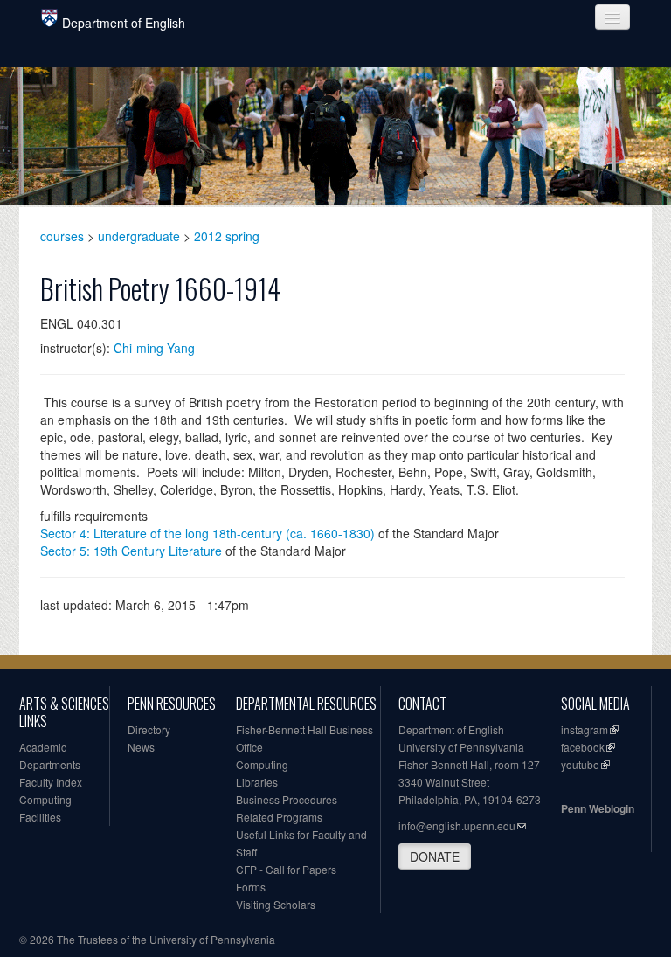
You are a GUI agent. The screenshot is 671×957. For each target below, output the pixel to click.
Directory (149, 729)
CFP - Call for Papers (286, 869)
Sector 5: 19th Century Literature (131, 550)
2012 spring (226, 236)
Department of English (123, 22)
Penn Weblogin (597, 808)
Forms (251, 886)
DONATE (435, 856)
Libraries (257, 781)
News (141, 746)
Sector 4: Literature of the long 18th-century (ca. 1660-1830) (207, 533)
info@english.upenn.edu (456, 825)
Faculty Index (50, 781)
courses (62, 236)
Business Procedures (286, 799)
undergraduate (139, 236)
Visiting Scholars (275, 904)
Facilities (40, 816)
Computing (45, 799)
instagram (584, 729)
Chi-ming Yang (154, 348)
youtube (580, 764)
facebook (583, 746)
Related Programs (279, 816)
